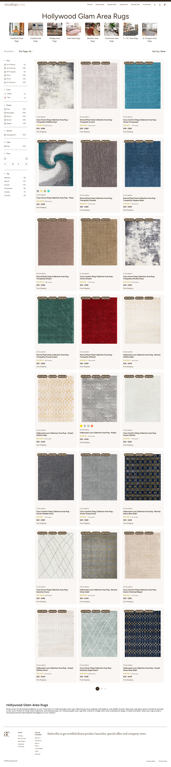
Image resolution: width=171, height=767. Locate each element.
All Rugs (20, 736)
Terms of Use (163, 761)
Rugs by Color (135, 4)
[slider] (5, 159)
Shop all (89, 4)
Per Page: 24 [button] (25, 51)
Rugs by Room (112, 4)
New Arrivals (22, 738)
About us (37, 738)
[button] (159, 51)
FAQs (36, 751)
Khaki (41, 191)
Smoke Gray (37, 191)
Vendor (9, 131)
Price (8, 153)
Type (8, 142)
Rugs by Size (124, 4)
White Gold (81, 426)
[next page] (105, 689)
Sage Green (45, 191)
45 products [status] (9, 51)
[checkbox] (15, 64)
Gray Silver (88, 426)
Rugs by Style (100, 4)
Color (8, 90)
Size (8, 61)
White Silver (84, 426)
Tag (7, 174)
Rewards (37, 754)
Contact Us (38, 740)
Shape (8, 105)
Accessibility (39, 748)
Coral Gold (92, 426)
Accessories (147, 4)
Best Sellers (21, 741)
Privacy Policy (151, 761)
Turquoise (48, 191)
